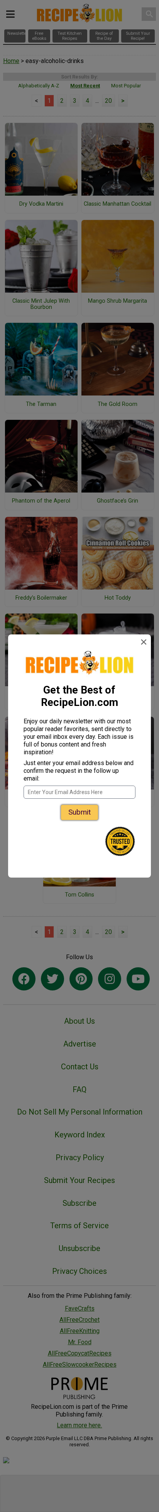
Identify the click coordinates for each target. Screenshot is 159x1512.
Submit (79, 812)
